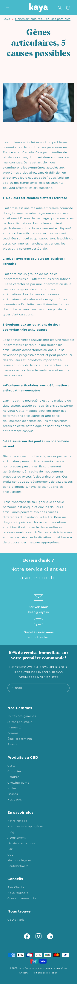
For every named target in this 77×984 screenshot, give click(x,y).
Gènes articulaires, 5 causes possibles (42, 19)
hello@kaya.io (38, 612)
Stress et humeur (19, 722)
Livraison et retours (21, 843)
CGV (10, 854)
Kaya (6, 19)
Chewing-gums (18, 782)
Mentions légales (19, 860)
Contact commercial (22, 898)
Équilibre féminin (19, 738)
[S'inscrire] (65, 688)
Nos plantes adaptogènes (25, 826)
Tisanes (12, 794)
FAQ (10, 849)
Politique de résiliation (45, 972)
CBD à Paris (15, 919)
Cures (11, 765)
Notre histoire (17, 820)
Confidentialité (17, 866)
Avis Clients (15, 887)
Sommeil (13, 733)
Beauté (12, 744)
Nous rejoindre (17, 892)
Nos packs (14, 799)
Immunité (14, 727)
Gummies (14, 771)
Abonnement (16, 837)
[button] (7, 8)
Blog (10, 832)
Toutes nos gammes (21, 716)
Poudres (13, 777)
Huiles (11, 788)
